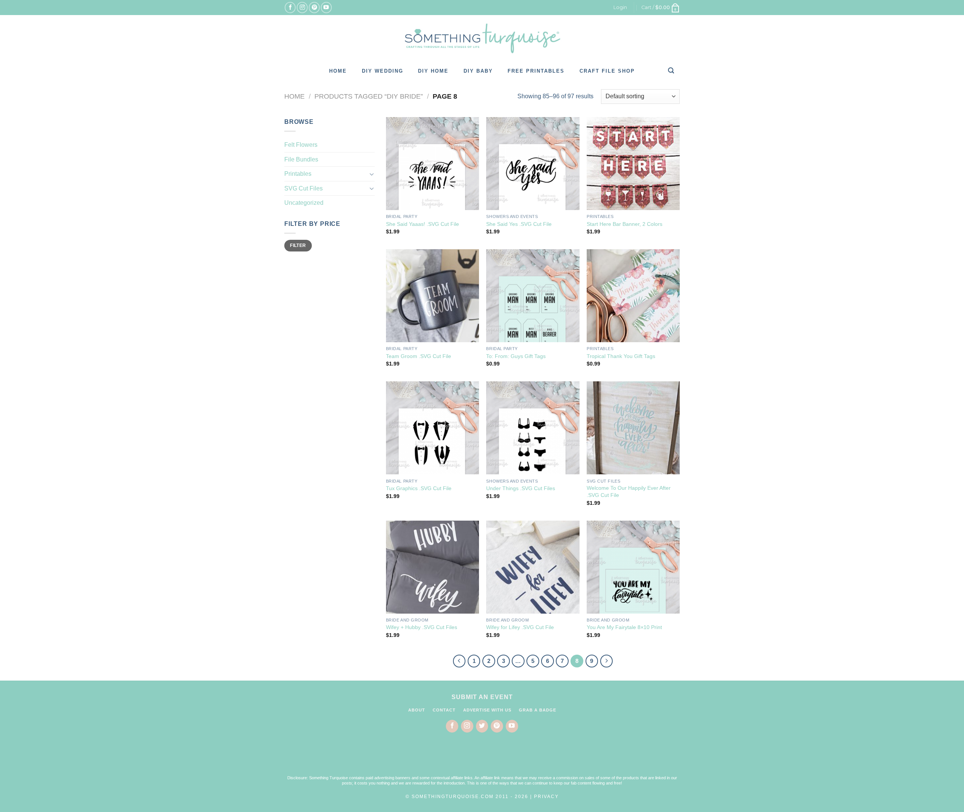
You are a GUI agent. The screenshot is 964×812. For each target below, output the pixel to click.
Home (338, 71)
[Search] (671, 70)
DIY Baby (478, 71)
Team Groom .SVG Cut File (418, 356)
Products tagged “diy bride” (368, 96)
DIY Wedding (382, 71)
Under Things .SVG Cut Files (520, 488)
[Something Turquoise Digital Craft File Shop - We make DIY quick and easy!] (482, 38)
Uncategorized (303, 203)
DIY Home (433, 71)
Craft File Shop (607, 71)
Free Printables (536, 71)
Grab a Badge (537, 710)
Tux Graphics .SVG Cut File (418, 488)
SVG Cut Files (303, 188)
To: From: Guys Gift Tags (516, 356)
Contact (444, 710)
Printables (297, 174)
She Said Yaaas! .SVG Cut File (422, 224)
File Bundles (301, 159)
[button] (482, 758)
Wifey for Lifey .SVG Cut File (520, 627)
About (416, 710)
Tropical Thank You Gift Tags (621, 356)
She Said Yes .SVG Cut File (519, 224)
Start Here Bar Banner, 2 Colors (624, 224)
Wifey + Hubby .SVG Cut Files (421, 627)
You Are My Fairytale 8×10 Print (624, 627)
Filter (298, 245)
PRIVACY (546, 796)
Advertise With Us (487, 710)
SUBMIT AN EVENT (482, 697)
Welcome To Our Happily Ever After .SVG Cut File (629, 491)
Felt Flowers (300, 145)
